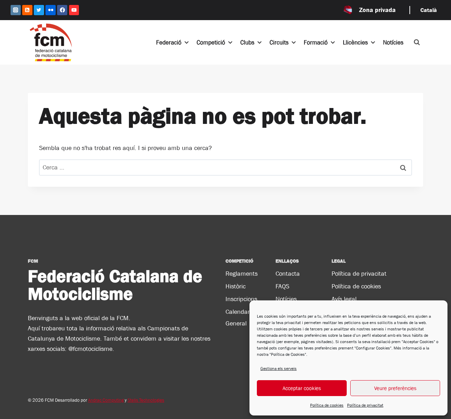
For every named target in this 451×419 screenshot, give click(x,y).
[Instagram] (16, 10)
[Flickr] (50, 10)
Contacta (288, 273)
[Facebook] (62, 10)
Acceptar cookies (302, 388)
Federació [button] (168, 42)
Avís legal (344, 299)
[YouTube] (74, 10)
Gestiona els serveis (278, 368)
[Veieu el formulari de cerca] (416, 42)
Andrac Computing (106, 400)
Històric (236, 286)
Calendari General (238, 317)
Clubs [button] (247, 42)
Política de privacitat (365, 405)
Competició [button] (211, 42)
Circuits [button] (279, 42)
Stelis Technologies (146, 400)
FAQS (282, 286)
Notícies (393, 42)
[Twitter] (39, 10)
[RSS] (27, 10)
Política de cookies (327, 405)
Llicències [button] (355, 42)
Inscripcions (241, 299)
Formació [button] (316, 42)
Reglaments (242, 273)
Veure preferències (395, 388)
